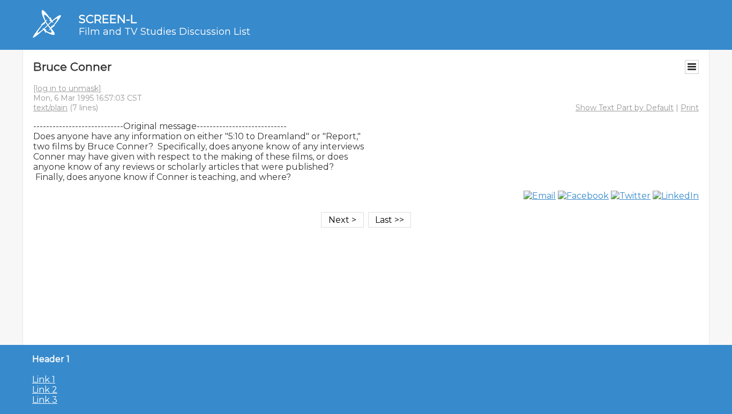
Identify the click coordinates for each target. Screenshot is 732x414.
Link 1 (43, 379)
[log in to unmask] (67, 88)
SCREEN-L (108, 19)
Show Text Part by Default (625, 107)
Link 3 (44, 400)
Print (690, 107)
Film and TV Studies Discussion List (164, 31)
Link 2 (44, 390)
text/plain (50, 107)
